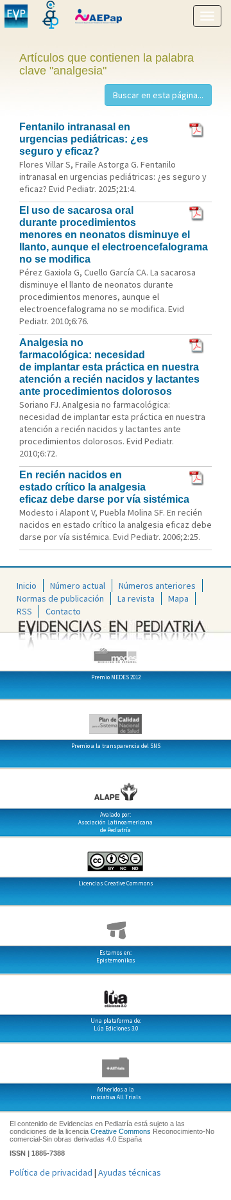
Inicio (27, 585)
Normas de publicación (60, 598)
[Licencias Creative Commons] (115, 856)
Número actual (77, 585)
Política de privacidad (51, 1172)
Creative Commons (120, 1131)
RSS (24, 611)
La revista (136, 598)
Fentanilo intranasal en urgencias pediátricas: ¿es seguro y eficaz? (83, 139)
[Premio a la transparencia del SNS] (115, 719)
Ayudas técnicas (129, 1172)
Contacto (63, 611)
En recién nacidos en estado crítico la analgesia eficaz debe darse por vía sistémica (104, 487)
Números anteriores (157, 585)
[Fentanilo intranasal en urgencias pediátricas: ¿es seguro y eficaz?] (197, 129)
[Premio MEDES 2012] (115, 650)
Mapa (178, 598)
